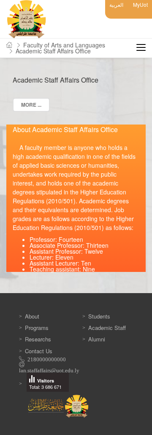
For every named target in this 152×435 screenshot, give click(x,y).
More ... (31, 104)
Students (99, 316)
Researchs (38, 339)
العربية (116, 4)
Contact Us (38, 351)
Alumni (96, 339)
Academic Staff (107, 328)
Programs (37, 328)
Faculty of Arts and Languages (64, 45)
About (32, 316)
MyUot (140, 4)
